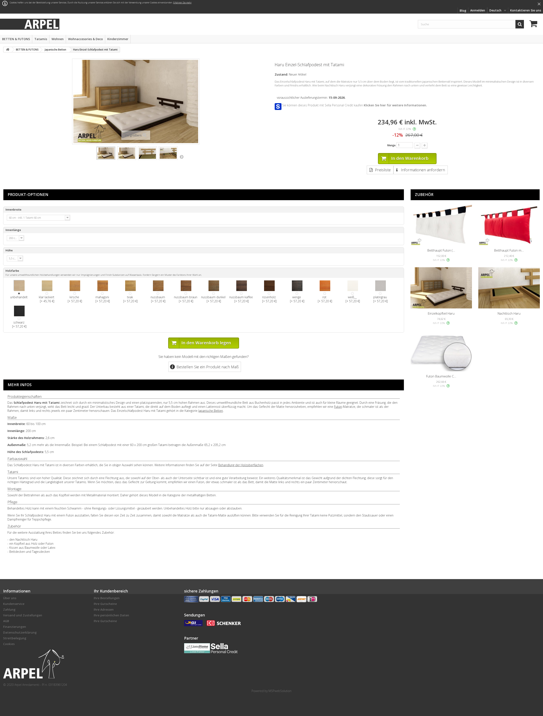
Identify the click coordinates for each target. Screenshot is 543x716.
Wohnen (58, 39)
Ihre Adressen (104, 610)
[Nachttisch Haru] (509, 287)
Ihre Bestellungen (107, 598)
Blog (463, 10)
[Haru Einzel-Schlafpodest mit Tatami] (106, 153)
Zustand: (281, 74)
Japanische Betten (210, 411)
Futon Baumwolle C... (441, 376)
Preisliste (383, 169)
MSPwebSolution (280, 691)
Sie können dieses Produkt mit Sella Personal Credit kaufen (354, 105)
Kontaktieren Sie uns (525, 10)
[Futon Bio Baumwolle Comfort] (441, 350)
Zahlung (9, 610)
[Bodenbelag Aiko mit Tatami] (126, 153)
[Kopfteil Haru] (441, 287)
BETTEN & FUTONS (16, 39)
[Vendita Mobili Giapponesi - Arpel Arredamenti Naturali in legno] (41, 24)
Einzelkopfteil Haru (441, 313)
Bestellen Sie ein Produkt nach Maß (207, 366)
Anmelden (477, 10)
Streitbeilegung (14, 638)
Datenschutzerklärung (20, 632)
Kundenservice (13, 604)
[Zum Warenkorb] (534, 24)
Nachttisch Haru (509, 313)
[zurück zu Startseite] (8, 49)
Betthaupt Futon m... (509, 250)
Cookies (9, 644)
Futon (338, 407)
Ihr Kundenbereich (111, 591)
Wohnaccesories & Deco (85, 39)
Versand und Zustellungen (22, 615)
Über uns (9, 598)
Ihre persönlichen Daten (111, 615)
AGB (6, 621)
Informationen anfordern (422, 169)
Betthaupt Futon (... (441, 250)
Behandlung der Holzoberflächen (240, 465)
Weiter (181, 157)
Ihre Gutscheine (105, 604)
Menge (391, 145)
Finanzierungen (14, 627)
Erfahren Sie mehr (182, 2)
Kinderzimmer (117, 39)
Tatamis (40, 39)
